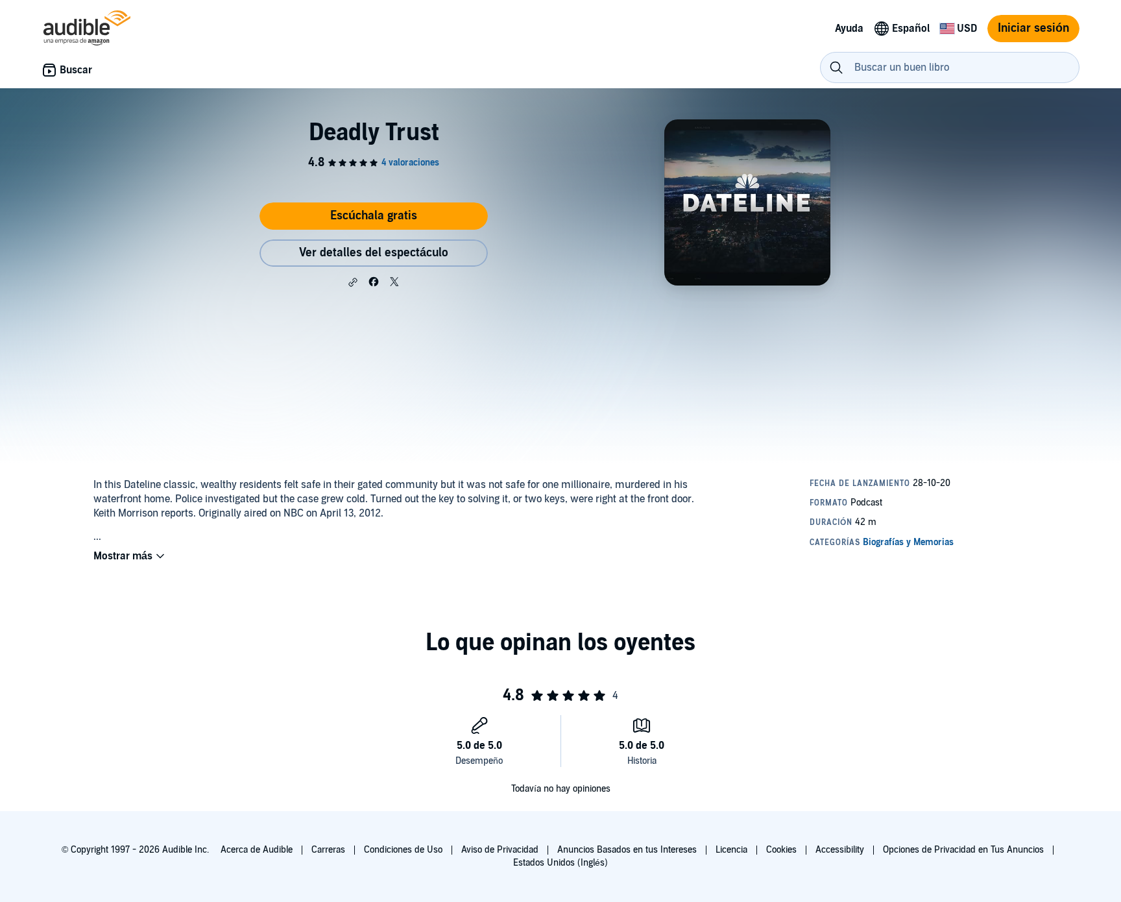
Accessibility (839, 849)
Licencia (731, 849)
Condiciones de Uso (403, 849)
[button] (353, 282)
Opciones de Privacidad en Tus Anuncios (963, 849)
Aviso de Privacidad (499, 849)
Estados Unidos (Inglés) (560, 862)
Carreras (328, 849)
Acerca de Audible (257, 849)
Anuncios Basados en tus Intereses (627, 849)
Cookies (781, 849)
